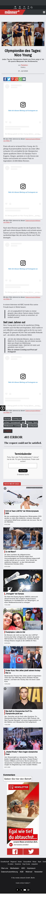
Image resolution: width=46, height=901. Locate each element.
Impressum (31, 868)
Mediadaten (14, 868)
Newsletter (38, 871)
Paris (24, 425)
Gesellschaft (5, 861)
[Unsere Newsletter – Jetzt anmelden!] (23, 814)
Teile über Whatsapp (20, 79)
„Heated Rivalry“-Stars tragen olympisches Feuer (21, 753)
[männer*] (13, 12)
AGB (21, 871)
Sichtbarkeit (32, 425)
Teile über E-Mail (24, 79)
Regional (13, 861)
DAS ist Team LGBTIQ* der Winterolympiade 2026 (22, 512)
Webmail (29, 871)
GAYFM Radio (24, 7)
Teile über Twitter (9, 79)
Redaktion (24, 65)
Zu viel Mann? (10, 552)
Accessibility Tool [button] (2, 408)
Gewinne (18, 864)
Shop (28, 7)
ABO (23, 868)
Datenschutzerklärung (9, 871)
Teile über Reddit (16, 79)
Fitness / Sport (32, 422)
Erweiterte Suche (23, 474)
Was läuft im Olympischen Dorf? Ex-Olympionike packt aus (18, 712)
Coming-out (16, 418)
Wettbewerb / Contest (12, 425)
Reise (34, 861)
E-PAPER (7, 431)
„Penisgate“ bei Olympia (14, 594)
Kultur (20, 861)
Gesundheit (27, 861)
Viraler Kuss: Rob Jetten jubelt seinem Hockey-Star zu (23, 672)
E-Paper (15, 7)
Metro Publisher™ (25, 883)
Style (39, 861)
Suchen (23, 471)
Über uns (4, 868)
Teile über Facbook (5, 79)
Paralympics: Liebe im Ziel (15, 632)
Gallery (20, 7)
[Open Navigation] (35, 12)
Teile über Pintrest (13, 79)
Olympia (7, 418)
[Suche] (31, 7)
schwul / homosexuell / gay (14, 422)
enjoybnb (34, 864)
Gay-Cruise (26, 864)
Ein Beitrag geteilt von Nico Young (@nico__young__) (23, 134)
